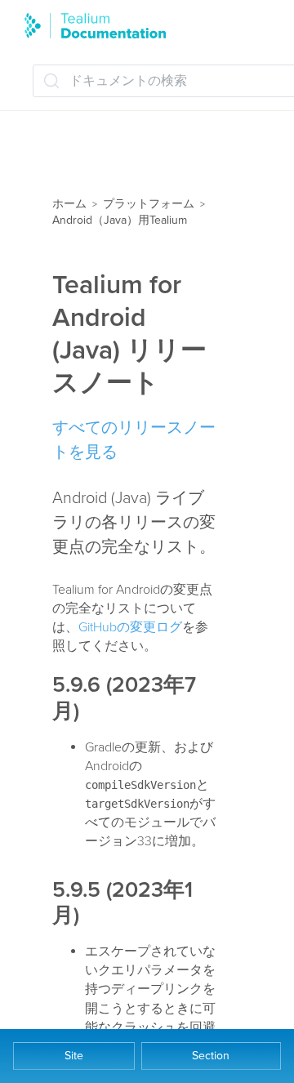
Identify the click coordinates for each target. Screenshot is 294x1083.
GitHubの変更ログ (130, 627)
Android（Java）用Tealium (119, 220)
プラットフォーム (148, 204)
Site (74, 1056)
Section (210, 1056)
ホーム (69, 204)
